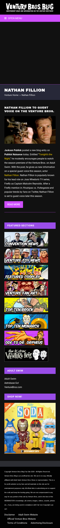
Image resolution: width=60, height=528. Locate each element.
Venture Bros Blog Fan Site (21, 471)
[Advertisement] (30, 53)
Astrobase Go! (11, 383)
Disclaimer (9, 514)
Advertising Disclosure (42, 523)
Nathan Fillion (11, 175)
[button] (13, 18)
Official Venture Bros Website (21, 519)
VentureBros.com (13, 387)
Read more (13, 204)
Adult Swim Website (28, 514)
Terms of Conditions (17, 523)
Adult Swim (10, 378)
